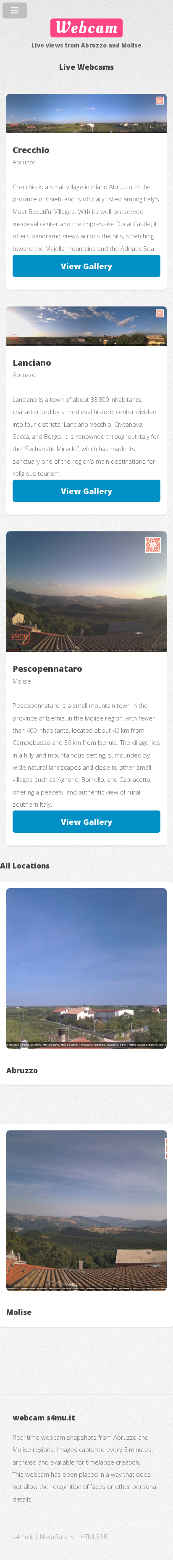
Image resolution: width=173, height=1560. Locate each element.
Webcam (86, 28)
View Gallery (86, 266)
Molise (18, 1312)
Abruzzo (22, 1070)
